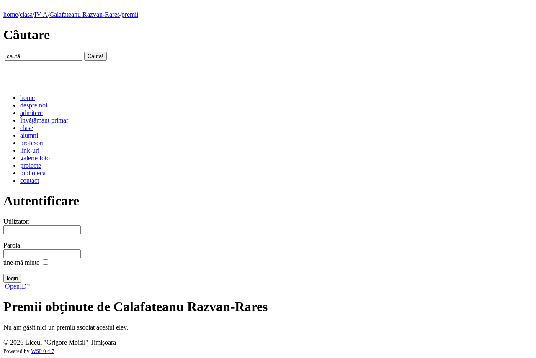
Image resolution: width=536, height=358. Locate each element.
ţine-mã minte (21, 262)
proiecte (30, 165)
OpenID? (16, 286)
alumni (29, 135)
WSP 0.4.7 (42, 351)
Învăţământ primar (44, 120)
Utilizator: (16, 221)
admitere (31, 112)
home (10, 14)
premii (129, 14)
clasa (26, 14)
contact (29, 180)
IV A (41, 14)
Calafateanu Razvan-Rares (84, 14)
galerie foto (35, 157)
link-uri (29, 150)
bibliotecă (33, 172)
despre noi (33, 105)
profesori (32, 142)
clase (26, 127)
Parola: (12, 245)
